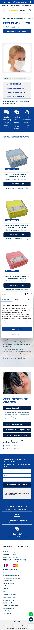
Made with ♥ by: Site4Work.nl (17, 628)
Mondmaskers (21, 18)
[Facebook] (15, 621)
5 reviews (22, 11)
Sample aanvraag (8, 583)
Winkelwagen (7, 586)
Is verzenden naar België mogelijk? (18, 430)
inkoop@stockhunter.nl (19, 561)
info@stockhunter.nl (20, 559)
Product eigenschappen (15, 88)
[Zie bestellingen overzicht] (17, 515)
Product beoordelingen (15, 92)
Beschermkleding (11, 18)
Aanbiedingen (7, 611)
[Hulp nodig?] (17, 529)
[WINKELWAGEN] (30, 10)
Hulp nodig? (17, 534)
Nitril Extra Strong (9, 600)
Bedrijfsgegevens (8, 581)
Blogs (4, 591)
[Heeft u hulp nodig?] (17, 112)
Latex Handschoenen (9, 598)
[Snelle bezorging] (7, 112)
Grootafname (7, 573)
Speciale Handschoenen (11, 605)
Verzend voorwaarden (15, 96)
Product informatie (14, 84)
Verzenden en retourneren (11, 578)
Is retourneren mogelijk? (14, 424)
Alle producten (7, 613)
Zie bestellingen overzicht (17, 521)
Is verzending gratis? (13, 408)
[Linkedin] (19, 621)
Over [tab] (27, 299)
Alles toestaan (17, 329)
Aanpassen (16, 334)
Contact (5, 588)
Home (4, 18)
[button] (4, 10)
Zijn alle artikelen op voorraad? (17, 435)
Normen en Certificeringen (11, 575)
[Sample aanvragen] (27, 112)
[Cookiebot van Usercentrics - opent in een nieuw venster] (24, 294)
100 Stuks (14, 169)
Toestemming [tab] (6, 299)
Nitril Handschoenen (9, 603)
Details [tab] (17, 299)
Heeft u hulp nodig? (17, 120)
